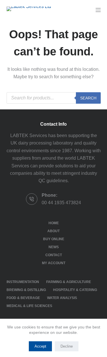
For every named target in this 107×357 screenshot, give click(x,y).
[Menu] (98, 10)
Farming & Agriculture (68, 282)
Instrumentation (23, 282)
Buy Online (53, 239)
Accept (40, 346)
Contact (53, 255)
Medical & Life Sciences (29, 306)
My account (53, 263)
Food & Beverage (23, 298)
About (53, 231)
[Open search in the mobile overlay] (54, 98)
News (54, 247)
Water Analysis (62, 298)
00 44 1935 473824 (61, 202)
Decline (66, 346)
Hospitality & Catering (75, 290)
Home (54, 223)
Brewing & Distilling (26, 290)
